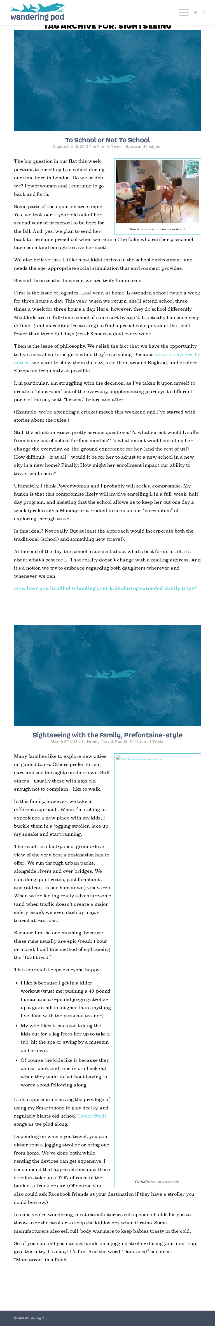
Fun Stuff (124, 742)
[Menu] (181, 12)
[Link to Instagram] (204, 12)
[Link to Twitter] (195, 12)
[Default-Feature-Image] (107, 80)
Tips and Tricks (150, 742)
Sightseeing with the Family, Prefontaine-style (108, 734)
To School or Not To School (107, 139)
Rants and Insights (144, 147)
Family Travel (110, 147)
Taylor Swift (91, 1116)
